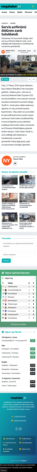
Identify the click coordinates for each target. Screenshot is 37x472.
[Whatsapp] (16, 429)
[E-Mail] (15, 163)
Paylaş (6, 79)
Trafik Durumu (26, 438)
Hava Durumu (10, 438)
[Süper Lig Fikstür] (34, 332)
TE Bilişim (24, 461)
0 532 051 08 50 (19, 416)
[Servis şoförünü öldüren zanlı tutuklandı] (18, 66)
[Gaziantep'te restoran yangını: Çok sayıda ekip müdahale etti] (10, 217)
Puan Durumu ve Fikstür (9, 444)
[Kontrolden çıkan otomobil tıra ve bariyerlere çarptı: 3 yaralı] (27, 217)
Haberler (4, 23)
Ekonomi (28, 12)
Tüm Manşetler (27, 442)
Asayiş (4, 12)
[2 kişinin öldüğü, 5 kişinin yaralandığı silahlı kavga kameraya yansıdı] (10, 197)
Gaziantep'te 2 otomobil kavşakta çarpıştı (9, 187)
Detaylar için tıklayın (18, 324)
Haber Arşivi (26, 449)
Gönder (6, 261)
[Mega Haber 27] (11, 6)
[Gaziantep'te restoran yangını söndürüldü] (27, 197)
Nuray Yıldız (18, 159)
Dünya (12, 12)
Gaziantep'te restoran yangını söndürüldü (25, 205)
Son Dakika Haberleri (8, 450)
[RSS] (20, 429)
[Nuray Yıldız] (7, 160)
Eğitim (19, 12)
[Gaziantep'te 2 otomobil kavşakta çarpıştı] (10, 180)
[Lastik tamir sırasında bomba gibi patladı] (27, 180)
